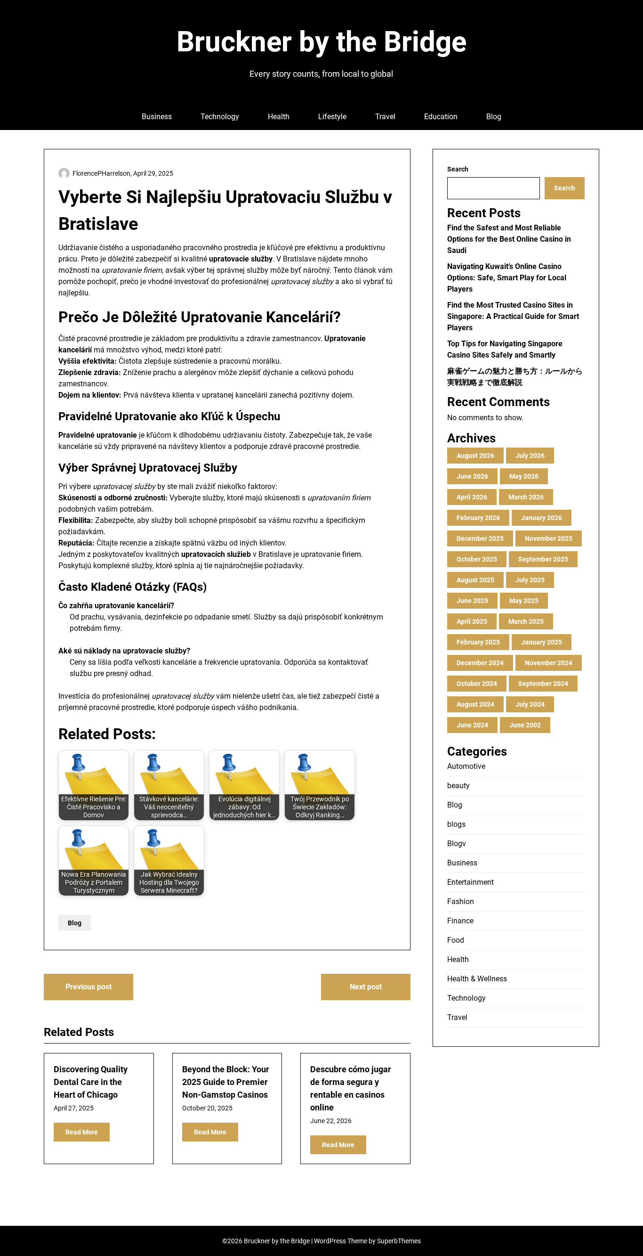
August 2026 (475, 455)
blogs (456, 824)
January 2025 (541, 642)
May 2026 (524, 476)
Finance (460, 920)
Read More (81, 1132)
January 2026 (541, 518)
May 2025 (524, 600)
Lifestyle (332, 116)
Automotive (466, 766)
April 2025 (472, 621)
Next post (366, 986)
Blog (493, 116)
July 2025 (530, 580)
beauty (458, 785)
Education (441, 116)
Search (457, 169)
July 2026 (530, 455)
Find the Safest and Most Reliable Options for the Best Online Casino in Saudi (509, 239)
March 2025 (526, 621)
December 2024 (480, 663)
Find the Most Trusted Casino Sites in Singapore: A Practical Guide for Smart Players (513, 316)
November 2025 (548, 538)
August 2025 (475, 580)
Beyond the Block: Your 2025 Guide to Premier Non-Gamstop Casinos (225, 1082)
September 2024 (543, 683)
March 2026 (526, 497)
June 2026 (472, 476)
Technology (220, 116)
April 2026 (472, 497)
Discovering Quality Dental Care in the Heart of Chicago (91, 1082)
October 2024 (477, 683)
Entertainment (470, 882)
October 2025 (477, 559)
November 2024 (548, 663)
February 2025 (478, 642)
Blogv (456, 843)
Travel (385, 116)
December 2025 (480, 538)
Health (278, 116)
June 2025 (472, 600)
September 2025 (543, 559)
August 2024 (475, 704)
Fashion (460, 901)
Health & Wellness (477, 978)
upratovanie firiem (331, 554)
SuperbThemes (399, 1241)
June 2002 (525, 725)
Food (455, 940)
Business (157, 116)
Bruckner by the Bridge (321, 41)
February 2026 (478, 518)
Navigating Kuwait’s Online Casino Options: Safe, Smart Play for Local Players (506, 278)
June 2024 (472, 725)
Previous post (88, 986)
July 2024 (530, 704)
